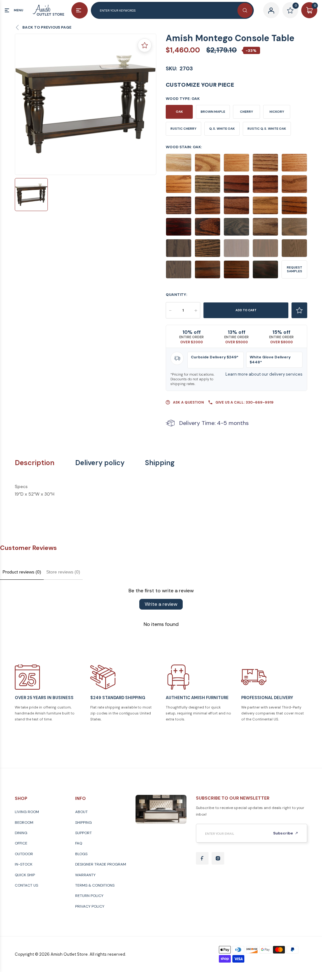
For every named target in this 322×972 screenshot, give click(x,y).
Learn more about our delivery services (264, 374)
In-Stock (23, 864)
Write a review (161, 604)
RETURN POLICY (89, 895)
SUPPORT (83, 832)
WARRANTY (85, 874)
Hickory (276, 112)
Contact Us (26, 885)
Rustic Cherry (183, 129)
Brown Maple (213, 112)
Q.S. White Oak (222, 129)
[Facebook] (202, 858)
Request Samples (294, 269)
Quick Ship (25, 874)
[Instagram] (218, 858)
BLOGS (81, 853)
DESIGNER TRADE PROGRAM (100, 864)
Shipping (160, 462)
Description (34, 462)
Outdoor (24, 853)
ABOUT (81, 811)
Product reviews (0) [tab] (22, 571)
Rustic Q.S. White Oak (266, 129)
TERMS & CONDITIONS (94, 885)
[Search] (245, 10)
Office (21, 843)
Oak (179, 112)
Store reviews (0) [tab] (63, 571)
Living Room (27, 811)
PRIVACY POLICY (89, 906)
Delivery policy (100, 462)
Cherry (246, 112)
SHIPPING (83, 822)
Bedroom (24, 822)
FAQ (78, 843)
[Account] (271, 10)
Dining (21, 832)
